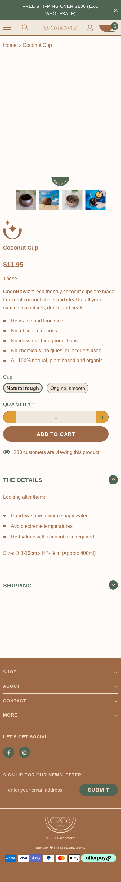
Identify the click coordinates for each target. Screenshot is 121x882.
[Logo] (60, 27)
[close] (116, 10)
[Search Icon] (25, 28)
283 (18, 452)
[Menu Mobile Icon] (7, 27)
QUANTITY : (19, 404)
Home (9, 45)
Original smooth (67, 388)
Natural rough (23, 388)
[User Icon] (90, 28)
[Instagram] (24, 752)
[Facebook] (8, 752)
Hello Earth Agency (71, 847)
